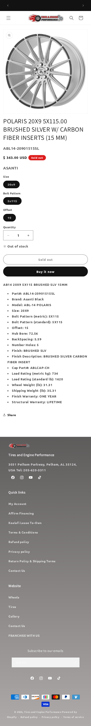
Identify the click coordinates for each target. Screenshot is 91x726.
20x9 (14, 185)
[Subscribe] (74, 662)
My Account (17, 504)
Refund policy (18, 542)
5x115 (15, 202)
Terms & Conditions (23, 532)
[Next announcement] (83, 5)
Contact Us (16, 570)
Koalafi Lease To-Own (25, 523)
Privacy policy (19, 551)
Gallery (13, 616)
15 (12, 218)
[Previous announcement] (7, 5)
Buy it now (45, 272)
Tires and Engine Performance (43, 712)
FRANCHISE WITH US (24, 635)
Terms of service (73, 717)
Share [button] (11, 415)
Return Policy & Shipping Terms (32, 561)
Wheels (13, 597)
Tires (12, 607)
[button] (8, 18)
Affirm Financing (21, 513)
